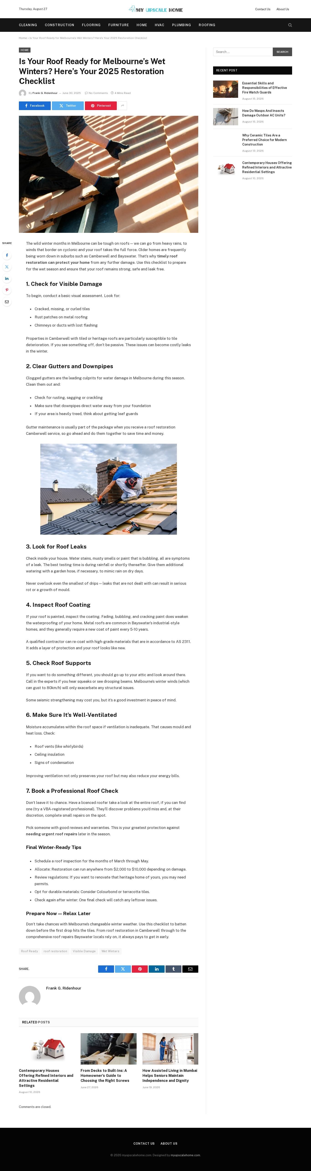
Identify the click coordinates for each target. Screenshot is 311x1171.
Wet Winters (110, 951)
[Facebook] (6, 255)
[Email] (6, 301)
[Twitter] (6, 266)
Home (142, 25)
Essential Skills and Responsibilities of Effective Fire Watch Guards (264, 87)
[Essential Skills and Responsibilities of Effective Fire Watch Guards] (225, 89)
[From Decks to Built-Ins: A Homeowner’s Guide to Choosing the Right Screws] (108, 1049)
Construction (59, 25)
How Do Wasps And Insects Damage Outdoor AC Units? (263, 113)
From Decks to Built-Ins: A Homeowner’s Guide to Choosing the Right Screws (105, 1075)
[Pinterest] (6, 290)
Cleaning (28, 25)
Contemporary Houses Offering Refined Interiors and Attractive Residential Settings (46, 1078)
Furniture (118, 25)
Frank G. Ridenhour (45, 93)
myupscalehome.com (185, 1155)
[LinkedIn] (6, 278)
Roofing (207, 25)
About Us (282, 9)
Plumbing (181, 25)
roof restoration (55, 951)
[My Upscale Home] (155, 9)
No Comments (98, 93)
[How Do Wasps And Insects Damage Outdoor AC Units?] (225, 116)
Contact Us (262, 9)
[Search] (289, 25)
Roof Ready (29, 951)
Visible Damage (84, 951)
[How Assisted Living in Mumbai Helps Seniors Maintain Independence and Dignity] (170, 1049)
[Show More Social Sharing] (122, 105)
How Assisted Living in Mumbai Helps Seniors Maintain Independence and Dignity (170, 1075)
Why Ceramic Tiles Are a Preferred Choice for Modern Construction (264, 139)
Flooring (91, 25)
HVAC (159, 25)
